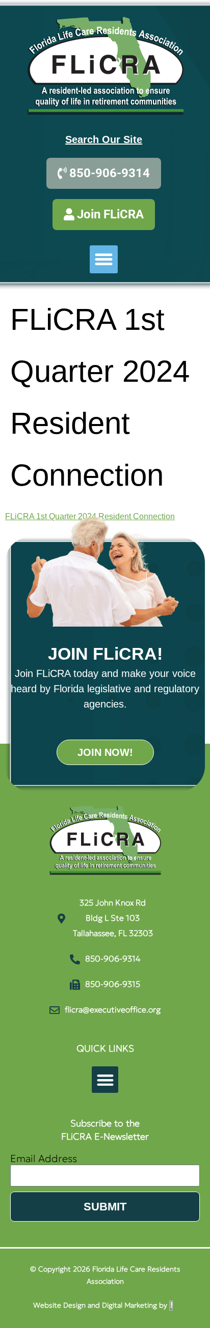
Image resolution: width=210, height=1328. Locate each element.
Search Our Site (103, 139)
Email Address (43, 1159)
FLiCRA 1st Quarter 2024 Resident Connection (90, 516)
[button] (104, 259)
